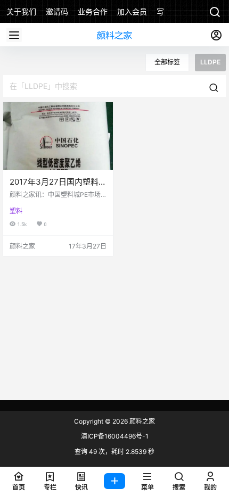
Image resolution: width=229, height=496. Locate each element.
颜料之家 (141, 421)
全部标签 (167, 62)
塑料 (16, 211)
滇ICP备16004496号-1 (115, 436)
